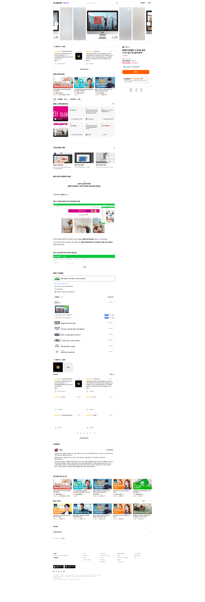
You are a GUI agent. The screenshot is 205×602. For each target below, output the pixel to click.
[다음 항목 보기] (114, 148)
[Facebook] (59, 571)
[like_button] (56, 64)
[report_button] (81, 51)
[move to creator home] (129, 47)
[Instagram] (56, 571)
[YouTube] (53, 571)
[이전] (73, 433)
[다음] (94, 433)
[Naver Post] (64, 571)
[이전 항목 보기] (111, 148)
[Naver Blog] (61, 571)
